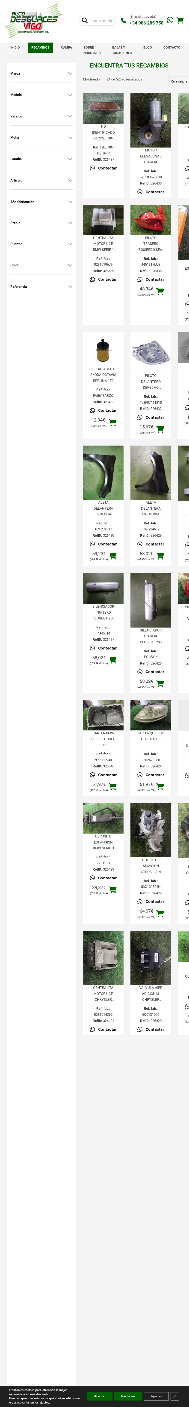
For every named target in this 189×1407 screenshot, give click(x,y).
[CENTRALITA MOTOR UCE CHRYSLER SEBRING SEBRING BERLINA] (103, 958)
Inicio (15, 47)
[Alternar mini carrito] (180, 21)
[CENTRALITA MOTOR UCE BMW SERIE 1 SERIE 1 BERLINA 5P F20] (103, 220)
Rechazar (128, 1396)
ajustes (44, 1403)
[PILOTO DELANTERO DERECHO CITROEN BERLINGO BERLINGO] (150, 352)
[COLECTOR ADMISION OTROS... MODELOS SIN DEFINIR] (150, 830)
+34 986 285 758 (146, 23)
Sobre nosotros (92, 50)
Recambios (40, 47)
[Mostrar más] (70, 73)
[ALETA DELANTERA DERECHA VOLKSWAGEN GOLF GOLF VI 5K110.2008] (103, 473)
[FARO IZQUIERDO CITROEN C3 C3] (150, 715)
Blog (147, 47)
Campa (66, 47)
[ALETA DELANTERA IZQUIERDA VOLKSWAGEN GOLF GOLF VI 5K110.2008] (150, 473)
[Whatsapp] (170, 20)
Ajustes (156, 1396)
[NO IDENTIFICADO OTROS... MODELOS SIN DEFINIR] (103, 108)
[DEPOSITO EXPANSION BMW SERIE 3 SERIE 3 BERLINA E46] (103, 818)
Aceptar (100, 1396)
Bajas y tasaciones (122, 50)
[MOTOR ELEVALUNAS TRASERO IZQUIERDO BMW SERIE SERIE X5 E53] (150, 120)
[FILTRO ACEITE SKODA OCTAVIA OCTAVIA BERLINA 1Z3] (103, 349)
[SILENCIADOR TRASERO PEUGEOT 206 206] (103, 588)
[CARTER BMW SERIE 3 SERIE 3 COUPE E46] (103, 715)
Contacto (171, 47)
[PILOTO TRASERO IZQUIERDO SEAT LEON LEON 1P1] (150, 220)
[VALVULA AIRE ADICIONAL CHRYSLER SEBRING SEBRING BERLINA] (150, 958)
